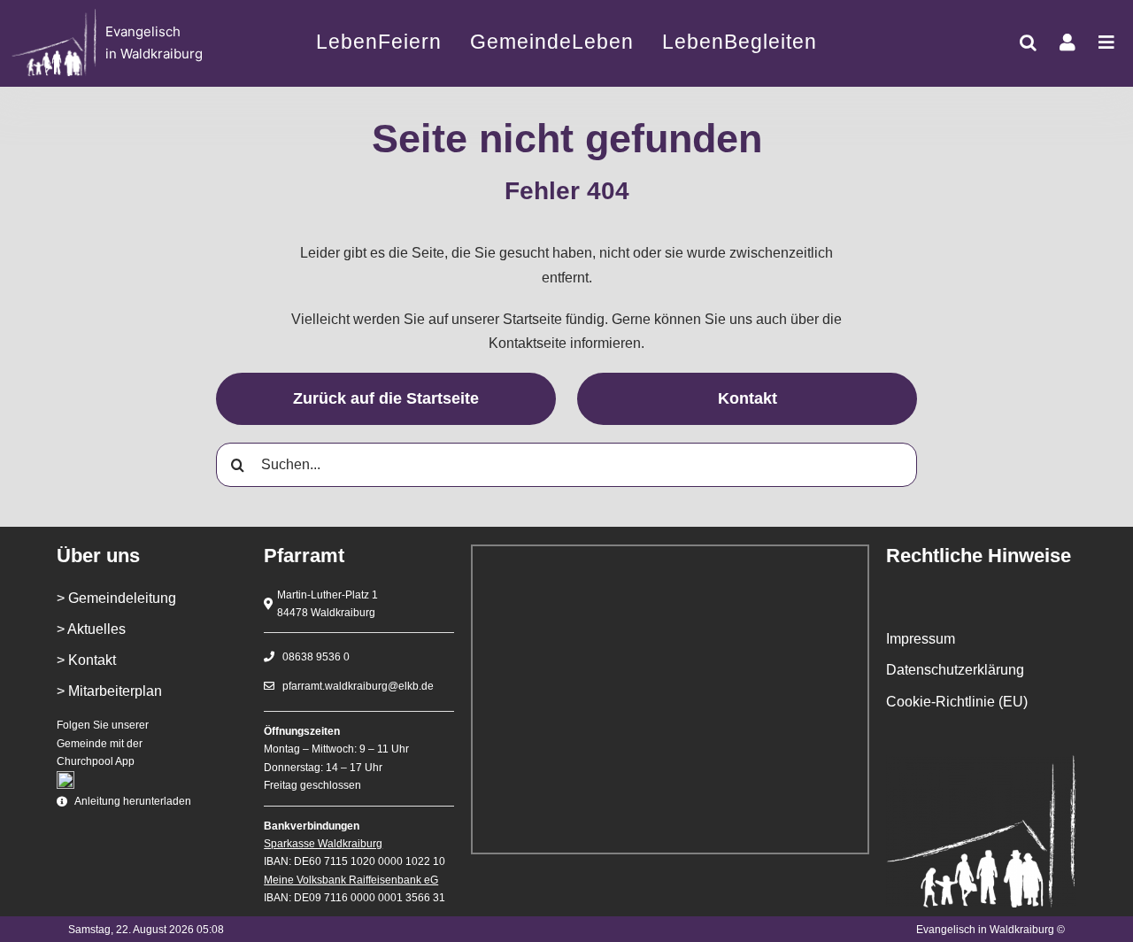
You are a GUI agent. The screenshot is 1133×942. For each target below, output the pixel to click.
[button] (1028, 42)
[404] (123, 43)
